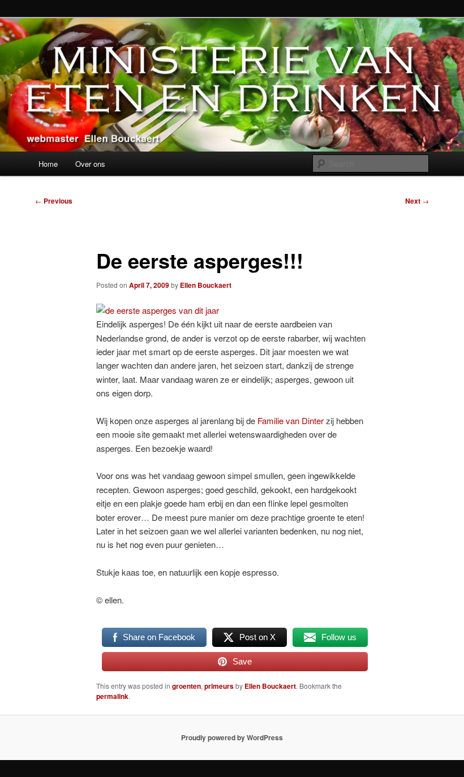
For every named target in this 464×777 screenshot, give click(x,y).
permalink (112, 696)
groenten (186, 686)
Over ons (90, 163)
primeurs (219, 686)
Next (417, 201)
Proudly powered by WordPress (232, 737)
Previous (53, 201)
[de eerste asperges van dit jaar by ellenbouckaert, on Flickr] (157, 310)
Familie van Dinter (290, 420)
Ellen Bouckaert (205, 285)
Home (48, 163)
